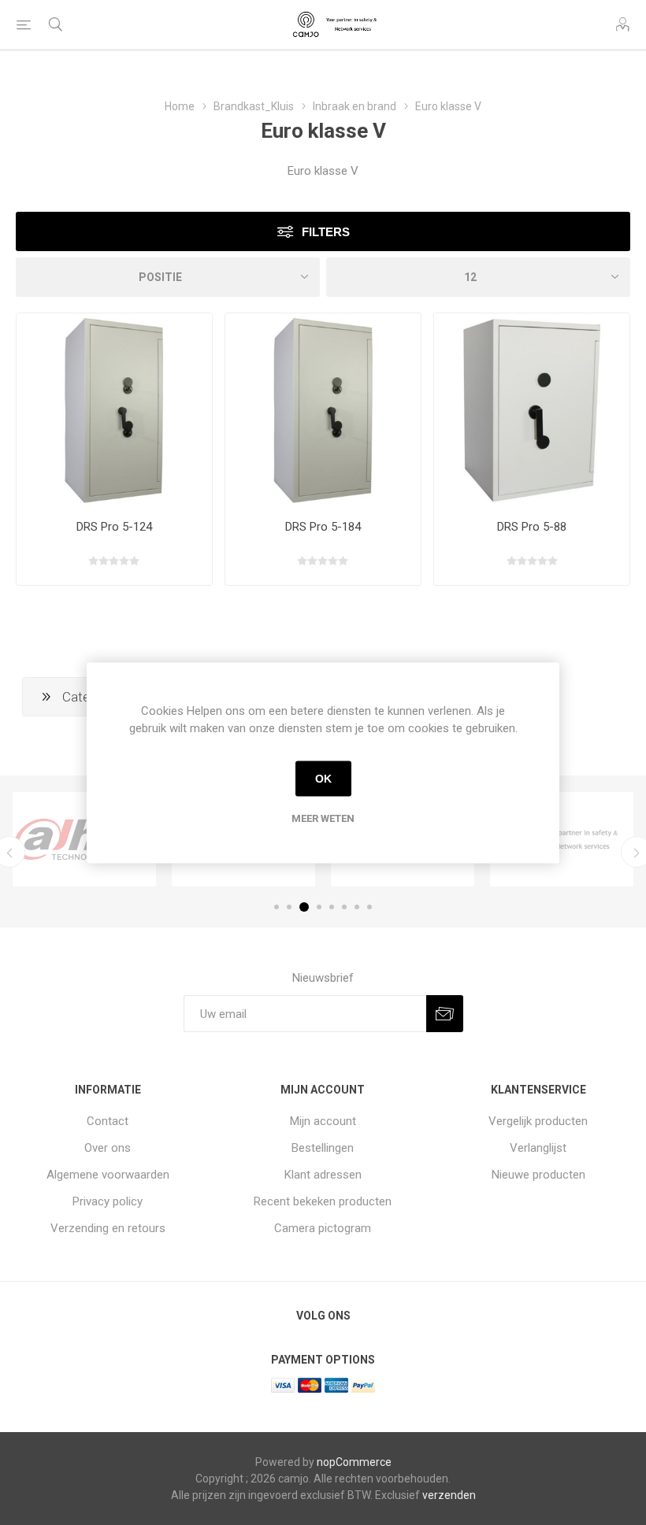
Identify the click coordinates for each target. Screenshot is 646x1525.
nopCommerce (354, 1462)
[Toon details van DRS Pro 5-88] (531, 411)
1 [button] (276, 907)
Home (180, 106)
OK (323, 778)
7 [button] (357, 907)
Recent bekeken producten (323, 1201)
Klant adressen (323, 1175)
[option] (84, 839)
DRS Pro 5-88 (531, 527)
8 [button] (369, 907)
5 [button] (331, 907)
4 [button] (319, 907)
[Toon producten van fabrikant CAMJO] (561, 839)
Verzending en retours (107, 1228)
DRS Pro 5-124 (114, 527)
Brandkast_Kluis (253, 106)
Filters (326, 232)
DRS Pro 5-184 (323, 527)
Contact (107, 1121)
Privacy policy (107, 1201)
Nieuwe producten (538, 1175)
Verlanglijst (538, 1148)
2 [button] (289, 907)
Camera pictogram (322, 1228)
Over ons (107, 1148)
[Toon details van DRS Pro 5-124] (114, 411)
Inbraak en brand (354, 106)
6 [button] (344, 907)
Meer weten (323, 818)
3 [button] (304, 907)
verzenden (449, 1495)
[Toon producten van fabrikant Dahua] (84, 839)
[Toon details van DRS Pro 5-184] (323, 411)
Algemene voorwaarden (107, 1175)
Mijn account (323, 1121)
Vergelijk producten (538, 1121)
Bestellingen (322, 1148)
